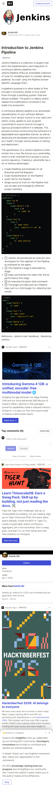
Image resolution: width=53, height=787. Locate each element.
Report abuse (35, 456)
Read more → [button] (10, 420)
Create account (42, 3)
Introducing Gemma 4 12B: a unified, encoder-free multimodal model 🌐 (25, 388)
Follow (27, 563)
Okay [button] (7, 782)
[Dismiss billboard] (49, 733)
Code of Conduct (19, 456)
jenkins (6, 57)
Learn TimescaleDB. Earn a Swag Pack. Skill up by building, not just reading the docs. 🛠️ (25, 499)
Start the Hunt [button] (10, 540)
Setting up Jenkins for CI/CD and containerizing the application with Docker (25, 595)
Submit (10, 448)
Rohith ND (13, 32)
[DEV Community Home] (10, 3)
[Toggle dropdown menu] (49, 347)
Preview (23, 448)
